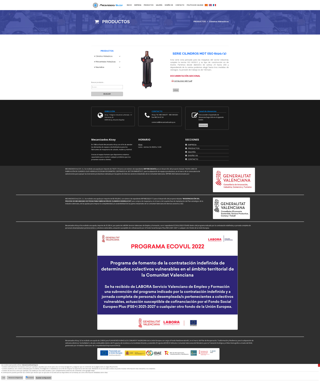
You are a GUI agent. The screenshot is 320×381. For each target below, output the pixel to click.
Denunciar (203, 125)
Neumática (99, 67)
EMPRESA (137, 5)
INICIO (129, 5)
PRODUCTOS (148, 5)
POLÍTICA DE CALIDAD (195, 5)
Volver (175, 90)
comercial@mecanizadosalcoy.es (163, 122)
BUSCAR (107, 94)
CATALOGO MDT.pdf (183, 81)
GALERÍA (159, 5)
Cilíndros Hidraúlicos (103, 56)
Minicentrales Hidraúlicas (105, 62)
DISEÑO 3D (169, 5)
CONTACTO (180, 5)
